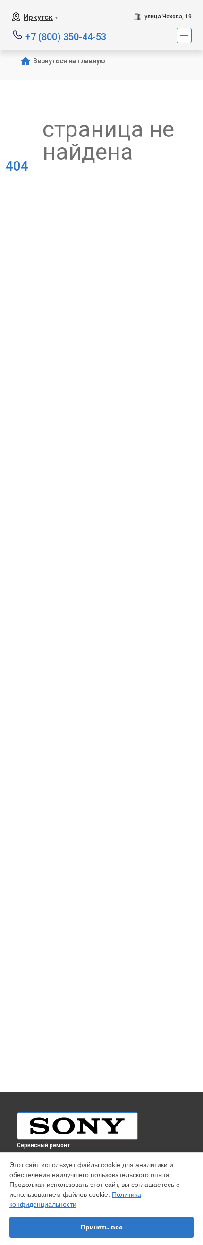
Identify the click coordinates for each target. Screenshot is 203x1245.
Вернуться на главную (69, 61)
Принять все (102, 1227)
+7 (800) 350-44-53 (65, 36)
